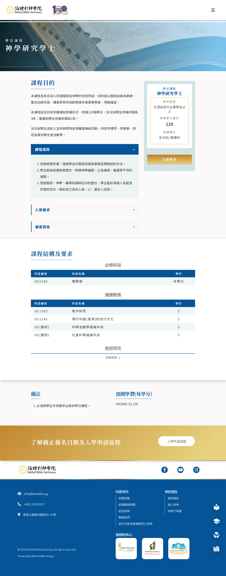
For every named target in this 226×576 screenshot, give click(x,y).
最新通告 (173, 498)
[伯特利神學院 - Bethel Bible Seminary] (25, 10)
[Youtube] (180, 470)
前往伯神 (124, 511)
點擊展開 (112, 358)
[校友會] (215, 521)
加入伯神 (173, 504)
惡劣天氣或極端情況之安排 (135, 523)
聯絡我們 (124, 517)
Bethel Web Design (43, 556)
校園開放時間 (126, 504)
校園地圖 (124, 498)
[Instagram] (196, 470)
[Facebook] (164, 470)
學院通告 (171, 491)
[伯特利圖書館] (215, 549)
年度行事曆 (175, 511)
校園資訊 (122, 491)
